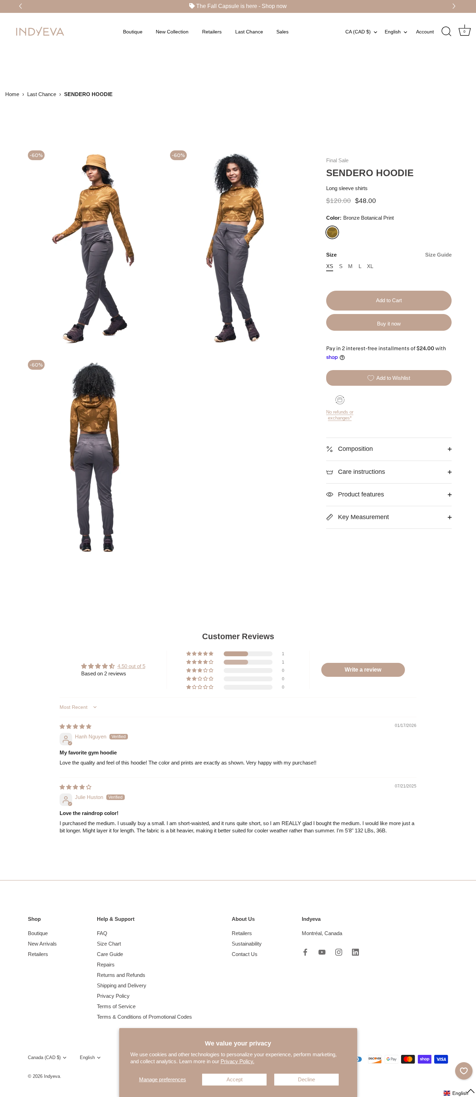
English (393, 31)
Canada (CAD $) (44, 1057)
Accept (235, 1079)
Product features (360, 494)
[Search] (446, 31)
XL (370, 266)
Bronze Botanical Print (332, 232)
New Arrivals (42, 944)
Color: (360, 218)
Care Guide (110, 954)
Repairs (106, 964)
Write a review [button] (363, 670)
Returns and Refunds (121, 975)
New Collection (172, 31)
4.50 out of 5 (131, 666)
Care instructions (360, 471)
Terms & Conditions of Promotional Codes (144, 1017)
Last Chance (249, 31)
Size (389, 255)
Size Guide (438, 255)
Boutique (133, 31)
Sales (282, 31)
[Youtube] (321, 952)
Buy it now (389, 324)
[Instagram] (338, 952)
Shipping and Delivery (121, 985)
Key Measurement (362, 517)
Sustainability (247, 944)
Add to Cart (389, 300)
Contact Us (245, 954)
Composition (354, 448)
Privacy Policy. (237, 1061)
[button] (455, 6)
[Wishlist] (464, 1071)
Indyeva (52, 1076)
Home (12, 94)
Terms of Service (116, 1006)
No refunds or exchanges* (339, 415)
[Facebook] (305, 952)
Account (425, 31)
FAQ (102, 933)
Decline (306, 1079)
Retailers (212, 31)
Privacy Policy (113, 996)
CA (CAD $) (358, 31)
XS (329, 266)
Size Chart (109, 944)
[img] (75, 726)
